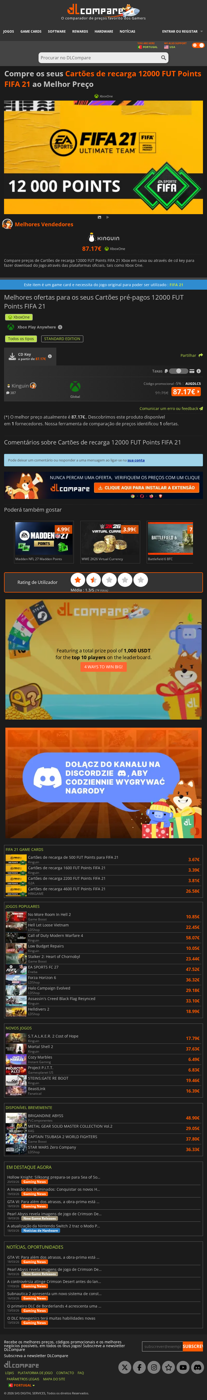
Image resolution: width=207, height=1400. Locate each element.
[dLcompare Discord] (196, 1367)
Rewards (80, 31)
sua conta (136, 460)
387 (12, 393)
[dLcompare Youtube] (181, 1367)
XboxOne (21, 317)
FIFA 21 (176, 284)
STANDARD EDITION (62, 338)
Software (57, 31)
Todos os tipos (21, 338)
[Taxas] (178, 371)
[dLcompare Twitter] (123, 1367)
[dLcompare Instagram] (152, 1367)
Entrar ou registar (180, 31)
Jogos (8, 31)
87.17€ (185, 391)
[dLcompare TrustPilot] (167, 1367)
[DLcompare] (21, 1364)
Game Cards (31, 31)
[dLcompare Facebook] (138, 1367)
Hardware (104, 31)
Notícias (127, 31)
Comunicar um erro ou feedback (169, 408)
